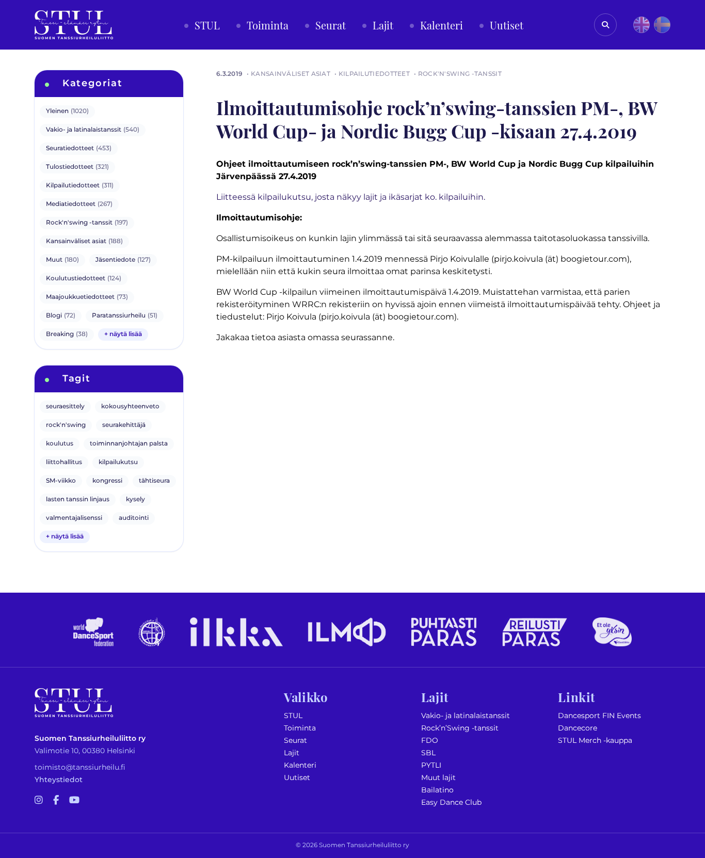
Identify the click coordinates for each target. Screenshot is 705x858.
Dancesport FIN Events (599, 716)
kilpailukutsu (118, 462)
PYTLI (431, 765)
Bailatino (437, 790)
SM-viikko (61, 481)
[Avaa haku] (605, 24)
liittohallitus (64, 462)
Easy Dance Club (451, 802)
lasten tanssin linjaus (77, 499)
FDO (429, 740)
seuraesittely (65, 406)
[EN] (641, 25)
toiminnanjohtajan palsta (129, 444)
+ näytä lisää (123, 334)
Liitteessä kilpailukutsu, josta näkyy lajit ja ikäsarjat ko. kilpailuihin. (350, 197)
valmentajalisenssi (74, 518)
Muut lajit (438, 778)
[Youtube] (74, 800)
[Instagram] (39, 800)
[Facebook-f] (56, 800)
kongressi (107, 481)
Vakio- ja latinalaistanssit (465, 716)
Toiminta (300, 728)
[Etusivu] (74, 24)
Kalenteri (300, 765)
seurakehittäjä (124, 425)
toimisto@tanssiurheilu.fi (80, 767)
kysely (135, 499)
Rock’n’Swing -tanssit (460, 728)
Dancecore (577, 728)
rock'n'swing (66, 425)
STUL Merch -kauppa (595, 740)
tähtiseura (154, 481)
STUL (293, 716)
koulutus (59, 444)
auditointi (134, 518)
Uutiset (297, 778)
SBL (428, 753)
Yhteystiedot (59, 780)
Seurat (295, 740)
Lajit (291, 753)
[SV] (662, 25)
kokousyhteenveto (130, 406)
